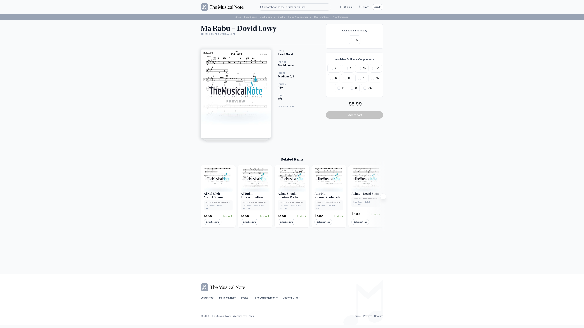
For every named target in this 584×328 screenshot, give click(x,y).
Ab (336, 68)
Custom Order (322, 17)
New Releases (340, 17)
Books (281, 17)
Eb (377, 78)
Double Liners (267, 17)
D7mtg (250, 316)
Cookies (378, 316)
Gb (370, 88)
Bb (364, 68)
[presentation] (383, 196)
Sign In (377, 7)
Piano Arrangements (299, 17)
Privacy (367, 316)
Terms (357, 316)
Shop (238, 17)
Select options (212, 222)
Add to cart (355, 114)
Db (349, 78)
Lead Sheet (250, 17)
